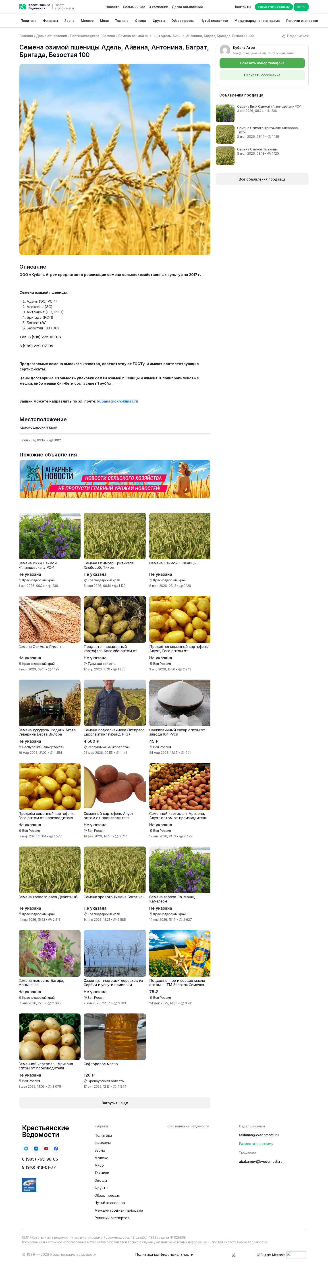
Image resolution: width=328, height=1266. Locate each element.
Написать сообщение (262, 75)
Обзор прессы (182, 21)
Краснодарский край (38, 427)
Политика (29, 21)
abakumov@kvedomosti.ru (260, 1161)
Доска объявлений (187, 7)
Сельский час (134, 7)
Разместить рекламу (273, 6)
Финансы (50, 21)
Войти (301, 6)
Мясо (104, 21)
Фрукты (158, 21)
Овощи (140, 21)
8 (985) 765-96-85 (40, 1159)
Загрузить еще (115, 1103)
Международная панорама (257, 21)
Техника (122, 21)
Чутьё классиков (214, 21)
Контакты (243, 7)
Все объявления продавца (262, 179)
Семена (108, 36)
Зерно (69, 21)
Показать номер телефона (262, 63)
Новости (112, 7)
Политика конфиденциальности (164, 1254)
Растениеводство (84, 36)
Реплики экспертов (302, 21)
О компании (158, 7)
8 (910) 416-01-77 (39, 1167)
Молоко (87, 21)
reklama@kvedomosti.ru (259, 1135)
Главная (26, 36)
